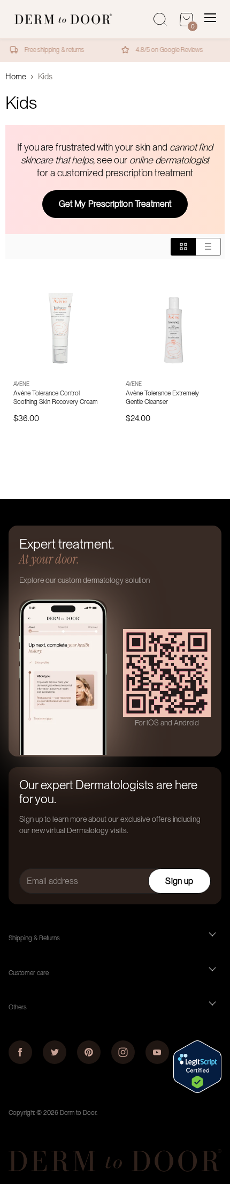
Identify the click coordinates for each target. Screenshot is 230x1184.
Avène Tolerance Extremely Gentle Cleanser (162, 397)
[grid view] (183, 246)
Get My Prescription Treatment (115, 204)
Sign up (179, 881)
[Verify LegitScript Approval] (197, 1090)
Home (15, 76)
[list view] (208, 246)
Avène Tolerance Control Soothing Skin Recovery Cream (55, 397)
